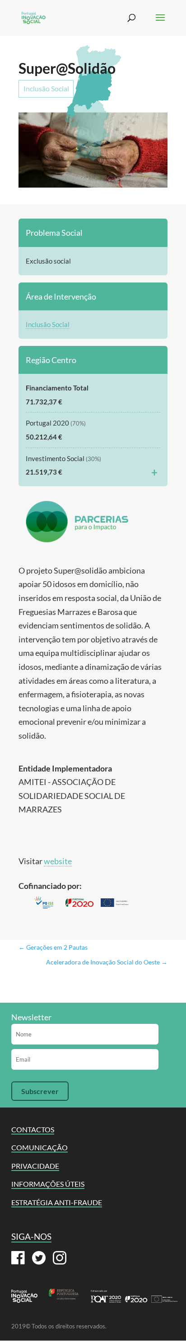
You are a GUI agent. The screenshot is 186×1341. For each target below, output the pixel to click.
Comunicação (39, 1147)
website (58, 861)
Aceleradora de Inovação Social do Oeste (106, 962)
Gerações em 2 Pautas (53, 947)
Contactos (32, 1129)
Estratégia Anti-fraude (56, 1202)
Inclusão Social (46, 88)
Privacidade (35, 1166)
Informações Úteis (47, 1184)
